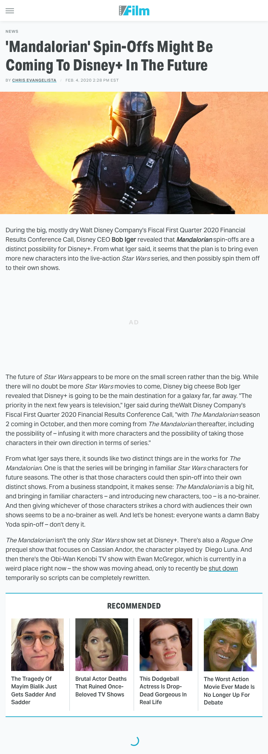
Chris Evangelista (34, 80)
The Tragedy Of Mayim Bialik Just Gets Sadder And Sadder (34, 690)
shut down (223, 568)
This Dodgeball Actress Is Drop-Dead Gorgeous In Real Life (163, 690)
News (12, 31)
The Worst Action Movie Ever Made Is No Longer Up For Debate (229, 691)
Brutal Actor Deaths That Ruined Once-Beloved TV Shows (101, 686)
